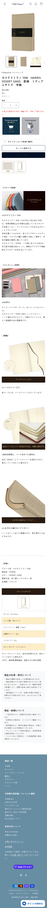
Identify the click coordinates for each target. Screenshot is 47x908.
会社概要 (8, 846)
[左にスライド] (2, 62)
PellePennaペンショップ (22, 890)
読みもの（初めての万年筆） (16, 812)
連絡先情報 (34, 897)
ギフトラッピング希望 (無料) (20, 141)
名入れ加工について (13, 818)
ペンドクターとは (12, 805)
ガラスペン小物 (11, 782)
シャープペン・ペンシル (14, 772)
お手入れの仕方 (11, 802)
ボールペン (9, 769)
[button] (4, 4)
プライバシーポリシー (23, 893)
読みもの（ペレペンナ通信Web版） (19, 809)
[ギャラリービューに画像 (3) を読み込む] (35, 61)
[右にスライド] (44, 62)
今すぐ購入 (23, 155)
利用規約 (35, 893)
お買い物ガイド (18, 855)
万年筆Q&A (9, 799)
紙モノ (7, 776)
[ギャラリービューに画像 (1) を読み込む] (11, 61)
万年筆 (7, 766)
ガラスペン (9, 779)
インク (7, 786)
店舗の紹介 (9, 815)
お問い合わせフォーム (14, 841)
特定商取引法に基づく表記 (20, 897)
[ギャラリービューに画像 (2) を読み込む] (23, 61)
